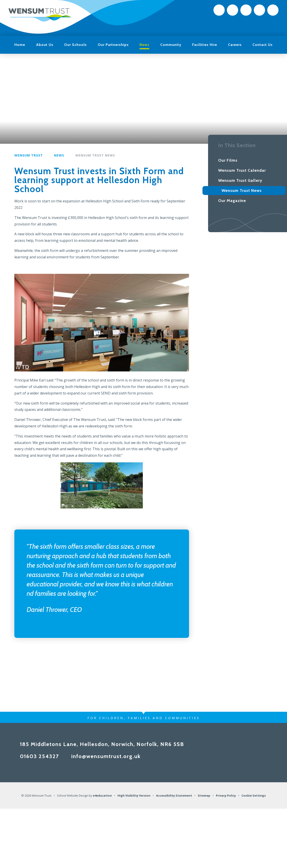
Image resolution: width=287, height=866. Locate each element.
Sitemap (204, 795)
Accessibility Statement (174, 795)
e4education (102, 795)
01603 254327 (39, 756)
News (59, 155)
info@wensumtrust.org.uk (106, 756)
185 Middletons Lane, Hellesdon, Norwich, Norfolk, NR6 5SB (102, 744)
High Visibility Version (133, 795)
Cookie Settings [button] (253, 795)
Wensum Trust (28, 155)
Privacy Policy (226, 795)
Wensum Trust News (95, 155)
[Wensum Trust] (40, 14)
